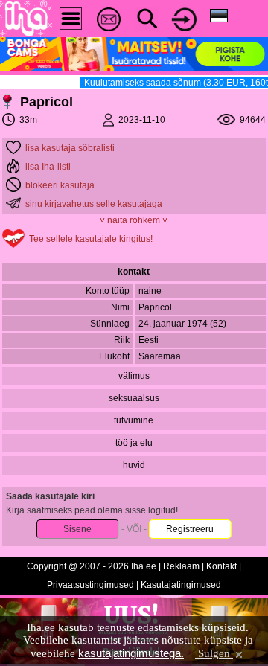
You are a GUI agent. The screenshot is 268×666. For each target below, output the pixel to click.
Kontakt (221, 566)
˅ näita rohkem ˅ (134, 220)
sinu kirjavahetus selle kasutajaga (93, 204)
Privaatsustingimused (90, 585)
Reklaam (181, 566)
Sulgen (214, 653)
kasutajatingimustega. (131, 653)
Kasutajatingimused (181, 585)
